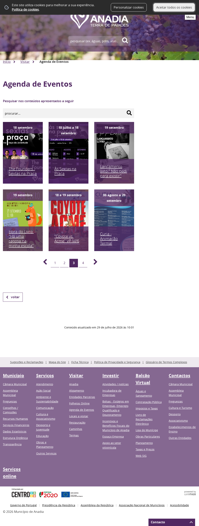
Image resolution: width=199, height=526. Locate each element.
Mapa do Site (57, 362)
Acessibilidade (179, 505)
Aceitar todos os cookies (174, 7)
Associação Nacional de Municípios (142, 505)
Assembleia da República (97, 505)
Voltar (15, 297)
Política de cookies (25, 9)
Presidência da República (58, 505)
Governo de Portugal (23, 505)
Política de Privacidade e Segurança (117, 362)
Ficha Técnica (80, 362)
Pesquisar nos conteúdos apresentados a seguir (38, 101)
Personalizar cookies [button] (129, 7)
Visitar (25, 62)
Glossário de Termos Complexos (166, 362)
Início (7, 62)
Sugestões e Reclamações (26, 362)
